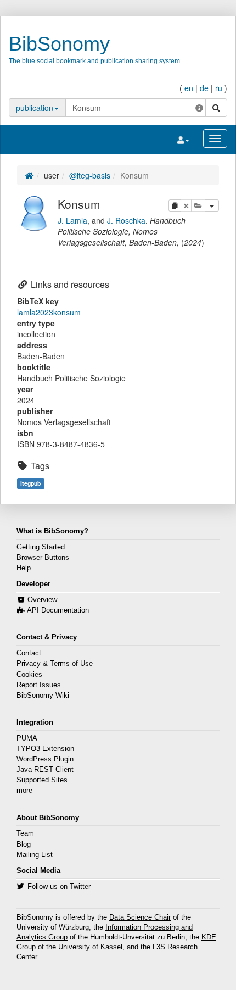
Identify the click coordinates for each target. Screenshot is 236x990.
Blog (23, 844)
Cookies (29, 674)
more (24, 790)
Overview (42, 600)
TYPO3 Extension (45, 749)
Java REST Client (45, 770)
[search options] (199, 107)
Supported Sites (42, 780)
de (204, 87)
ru (218, 87)
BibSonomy (59, 43)
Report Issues (38, 685)
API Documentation (58, 610)
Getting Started (40, 547)
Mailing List (34, 855)
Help (23, 568)
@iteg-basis (89, 175)
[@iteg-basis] (34, 212)
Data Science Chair (140, 917)
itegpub (30, 483)
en (188, 87)
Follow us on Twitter (59, 887)
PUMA (26, 738)
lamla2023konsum (49, 312)
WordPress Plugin (45, 759)
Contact (28, 653)
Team (25, 833)
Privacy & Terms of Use (54, 664)
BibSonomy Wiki (42, 695)
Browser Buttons (42, 557)
